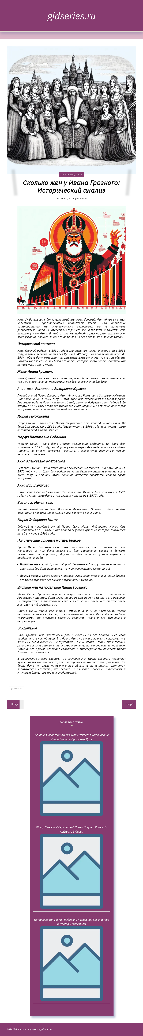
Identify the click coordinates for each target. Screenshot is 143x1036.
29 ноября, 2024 (71, 174)
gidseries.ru (71, 16)
